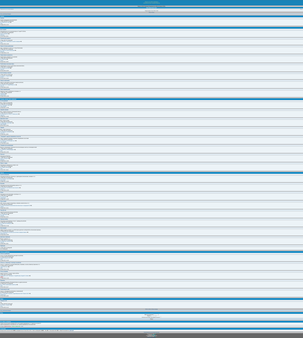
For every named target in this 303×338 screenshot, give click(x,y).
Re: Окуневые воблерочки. (6, 131)
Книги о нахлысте (4, 158)
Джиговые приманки (5, 236)
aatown (2, 206)
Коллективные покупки (5, 72)
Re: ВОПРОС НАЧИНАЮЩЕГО (7, 149)
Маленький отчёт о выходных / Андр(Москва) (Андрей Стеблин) (14, 275)
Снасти (2, 172)
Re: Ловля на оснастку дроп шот (7, 140)
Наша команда (155, 309)
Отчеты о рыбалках (5, 252)
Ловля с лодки (3, 163)
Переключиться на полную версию (7, 9)
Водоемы (2, 280)
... (0, 27)
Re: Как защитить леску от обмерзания (9, 114)
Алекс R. (2, 69)
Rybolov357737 (3, 233)
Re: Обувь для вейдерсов (6, 223)
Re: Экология (3, 59)
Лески (1, 192)
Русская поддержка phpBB (151, 337)
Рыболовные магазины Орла (7, 64)
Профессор (3, 294)
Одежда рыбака (4, 219)
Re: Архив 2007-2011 (5, 22)
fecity (1, 306)
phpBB (153, 334)
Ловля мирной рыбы (5, 89)
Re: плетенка (3, 196)
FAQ (150, 12)
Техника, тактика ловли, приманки (8, 99)
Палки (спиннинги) (4, 174)
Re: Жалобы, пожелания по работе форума (10, 41)
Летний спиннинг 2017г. (5, 258)
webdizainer (3, 197)
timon (1, 224)
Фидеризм (2, 93)
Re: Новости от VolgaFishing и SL (7, 84)
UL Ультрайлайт (4, 100)
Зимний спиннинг (4, 109)
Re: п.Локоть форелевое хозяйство (8, 284)
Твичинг (2, 127)
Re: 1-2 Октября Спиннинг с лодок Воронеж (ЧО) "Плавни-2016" (14, 293)
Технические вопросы (5, 38)
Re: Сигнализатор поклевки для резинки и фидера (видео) (13, 232)
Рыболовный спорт (4, 289)
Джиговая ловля (4, 118)
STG (155, 336)
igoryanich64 (3, 94)
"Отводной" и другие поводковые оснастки (10, 136)
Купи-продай (3, 228)
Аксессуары (3, 201)
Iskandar (2, 215)
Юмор (1, 299)
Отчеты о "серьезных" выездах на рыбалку (10, 262)
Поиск (153, 12)
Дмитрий (72, 330)
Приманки (2, 245)
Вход (301, 9)
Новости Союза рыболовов (6, 46)
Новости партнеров (4, 80)
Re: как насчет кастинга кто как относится (9, 187)
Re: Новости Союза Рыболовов (7, 50)
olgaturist (2, 115)
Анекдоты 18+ (3, 300)
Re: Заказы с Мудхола (5, 75)
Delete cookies (148, 309)
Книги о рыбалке (4, 33)
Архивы (2, 16)
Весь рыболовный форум (5, 310)
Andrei (1, 60)
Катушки (2, 183)
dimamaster (2, 180)
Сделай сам (3, 210)
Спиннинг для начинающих (6, 145)
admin (1, 277)
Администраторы (7, 326)
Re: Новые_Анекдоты (5, 305)
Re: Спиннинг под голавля (6, 178)
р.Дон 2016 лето (4, 266)
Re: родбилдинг (4, 214)
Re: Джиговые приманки (5, 241)
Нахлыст (2, 154)
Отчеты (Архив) (4, 271)
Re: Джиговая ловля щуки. (6, 123)
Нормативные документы (6, 55)
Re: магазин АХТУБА (5, 68)
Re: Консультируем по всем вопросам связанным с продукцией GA (15, 205)
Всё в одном (3, 29)
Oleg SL (2, 86)
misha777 (2, 133)
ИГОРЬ (2, 77)
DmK (1, 23)
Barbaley (2, 35)
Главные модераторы (16, 326)
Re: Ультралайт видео (5, 105)
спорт (22, 326)
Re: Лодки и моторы (5, 167)
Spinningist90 (3, 106)
